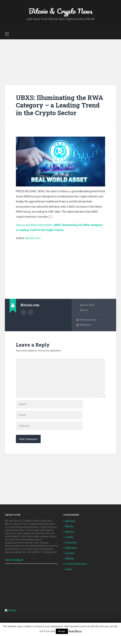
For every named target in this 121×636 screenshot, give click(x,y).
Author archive (23, 312)
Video (69, 569)
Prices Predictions (76, 563)
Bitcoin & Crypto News (60, 10)
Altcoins (70, 521)
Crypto (69, 537)
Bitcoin (84, 310)
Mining (69, 558)
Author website (30, 312)
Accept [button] (61, 631)
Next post (85, 324)
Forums (70, 553)
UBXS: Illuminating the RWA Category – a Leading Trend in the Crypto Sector (59, 105)
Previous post (88, 319)
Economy (71, 542)
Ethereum (71, 547)
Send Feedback (14, 559)
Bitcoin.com (33, 238)
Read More (75, 631)
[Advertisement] (60, 63)
